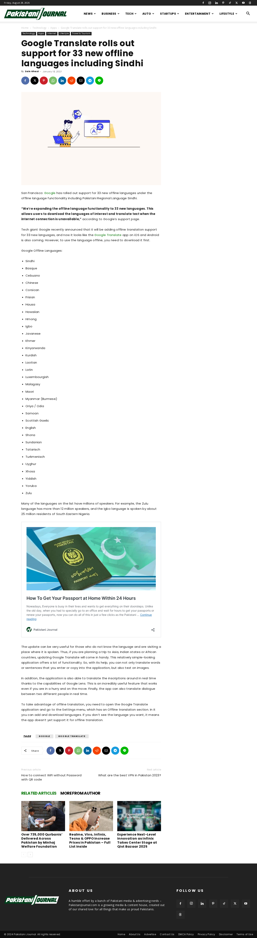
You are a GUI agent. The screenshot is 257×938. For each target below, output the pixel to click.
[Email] (81, 81)
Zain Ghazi (32, 71)
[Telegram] (90, 81)
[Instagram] (210, 3)
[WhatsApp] (53, 81)
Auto (146, 14)
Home (25, 28)
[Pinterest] (223, 3)
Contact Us (167, 934)
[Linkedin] (216, 3)
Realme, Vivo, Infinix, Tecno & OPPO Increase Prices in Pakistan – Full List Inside (89, 840)
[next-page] (30, 854)
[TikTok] (230, 3)
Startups (168, 14)
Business (109, 14)
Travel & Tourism (81, 33)
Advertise (150, 934)
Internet (51, 33)
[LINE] (99, 81)
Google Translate (107, 235)
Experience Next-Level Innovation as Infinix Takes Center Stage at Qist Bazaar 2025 (137, 840)
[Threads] (250, 3)
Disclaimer (226, 934)
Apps (53, 28)
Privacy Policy (206, 934)
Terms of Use (245, 934)
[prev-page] (23, 854)
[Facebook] (203, 3)
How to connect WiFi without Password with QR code (51, 777)
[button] (248, 14)
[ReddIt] (71, 81)
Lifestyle (226, 14)
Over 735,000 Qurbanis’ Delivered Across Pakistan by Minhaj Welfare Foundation (41, 840)
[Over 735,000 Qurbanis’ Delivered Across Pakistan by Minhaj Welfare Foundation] (43, 816)
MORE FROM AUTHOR (80, 793)
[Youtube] (243, 3)
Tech (129, 14)
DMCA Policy (186, 934)
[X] (237, 3)
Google (50, 193)
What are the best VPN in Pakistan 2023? (129, 775)
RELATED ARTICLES (38, 793)
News (88, 14)
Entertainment (197, 14)
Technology (39, 28)
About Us (134, 934)
